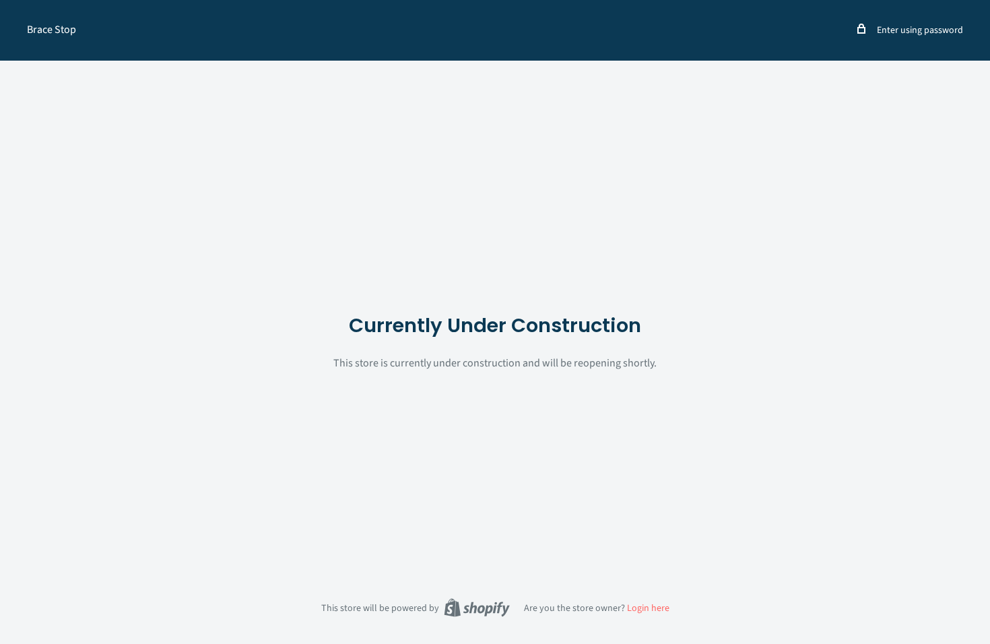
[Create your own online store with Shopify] (477, 607)
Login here (648, 608)
